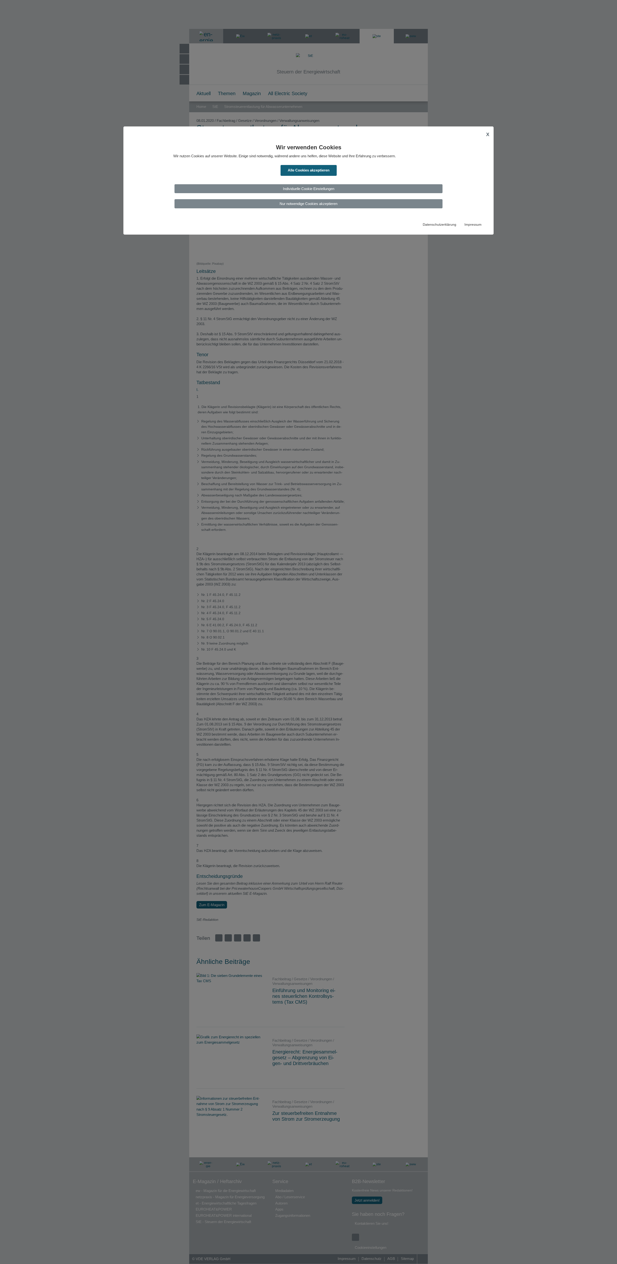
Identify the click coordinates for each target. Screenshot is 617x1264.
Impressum (473, 224)
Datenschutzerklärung (439, 224)
